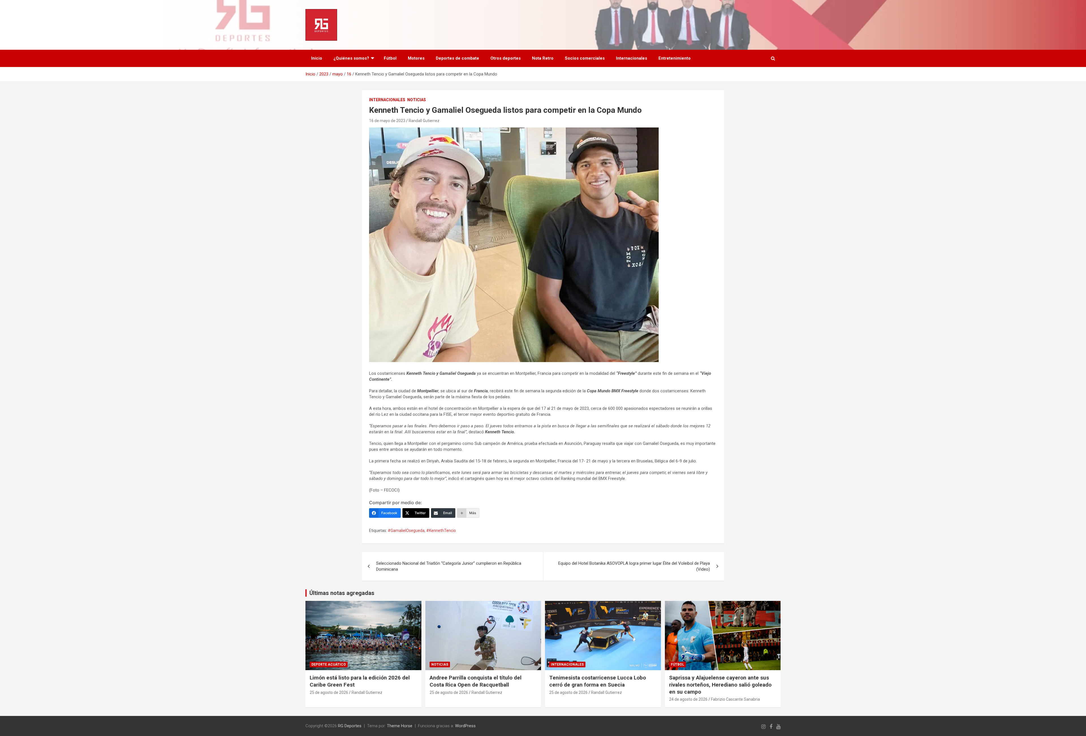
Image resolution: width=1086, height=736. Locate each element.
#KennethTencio (441, 530)
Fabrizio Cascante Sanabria (735, 699)
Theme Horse (399, 725)
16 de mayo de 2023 (387, 120)
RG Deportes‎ (349, 725)
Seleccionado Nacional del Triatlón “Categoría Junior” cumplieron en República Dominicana (448, 566)
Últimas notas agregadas (341, 593)
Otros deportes (505, 58)
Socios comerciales (585, 58)
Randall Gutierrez (424, 120)
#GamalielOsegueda (406, 530)
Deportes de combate (457, 58)
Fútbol (390, 58)
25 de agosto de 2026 (329, 692)
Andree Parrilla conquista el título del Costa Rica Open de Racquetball (476, 681)
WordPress (465, 725)
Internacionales (631, 58)
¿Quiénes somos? (351, 58)
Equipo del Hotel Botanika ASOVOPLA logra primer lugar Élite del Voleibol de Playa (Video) (634, 566)
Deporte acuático (328, 664)
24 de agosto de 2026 (688, 699)
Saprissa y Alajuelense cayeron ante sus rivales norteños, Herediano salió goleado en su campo (720, 684)
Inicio (316, 58)
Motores (416, 58)
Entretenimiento (674, 58)
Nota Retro (542, 58)
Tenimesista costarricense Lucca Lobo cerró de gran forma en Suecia (597, 681)
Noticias (416, 100)
